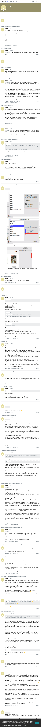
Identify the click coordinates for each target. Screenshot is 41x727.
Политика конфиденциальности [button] (21, 725)
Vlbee (8, 130)
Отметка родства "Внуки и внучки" (7, 611)
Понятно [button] (37, 722)
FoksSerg (9, 312)
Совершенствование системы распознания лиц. (9, 126)
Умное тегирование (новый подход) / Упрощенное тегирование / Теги (13, 371)
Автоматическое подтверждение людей (8, 402)
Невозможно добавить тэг (6, 67)
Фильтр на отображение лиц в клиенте (8, 285)
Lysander (9, 144)
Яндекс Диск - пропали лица (6, 48)
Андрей (8, 82)
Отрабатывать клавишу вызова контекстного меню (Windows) (12, 544)
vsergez (12, 601)
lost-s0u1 (9, 299)
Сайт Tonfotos (12, 1)
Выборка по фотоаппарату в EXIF (7, 78)
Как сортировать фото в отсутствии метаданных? (10, 26)
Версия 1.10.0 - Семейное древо (6, 174)
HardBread (9, 323)
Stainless (8, 52)
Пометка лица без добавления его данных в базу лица (10, 16)
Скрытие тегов (4, 295)
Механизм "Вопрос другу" (5, 708)
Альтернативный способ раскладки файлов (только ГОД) (11, 483)
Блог (16, 1)
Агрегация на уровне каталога (6, 159)
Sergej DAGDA (10, 314)
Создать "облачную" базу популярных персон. (9, 556)
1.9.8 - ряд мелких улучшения (6, 386)
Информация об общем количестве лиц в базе (9, 184)
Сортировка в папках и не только (7, 57)
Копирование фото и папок (6, 276)
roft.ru (8, 455)
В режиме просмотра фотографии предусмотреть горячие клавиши (13, 576)
